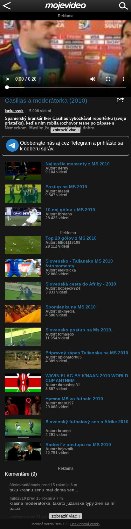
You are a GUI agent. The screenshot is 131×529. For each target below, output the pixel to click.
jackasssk (14, 111)
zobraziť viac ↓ (66, 130)
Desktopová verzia (85, 524)
